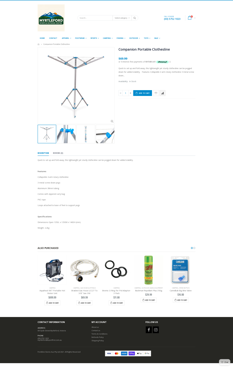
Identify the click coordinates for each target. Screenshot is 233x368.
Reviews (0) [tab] (58, 153)
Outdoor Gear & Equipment (152, 288)
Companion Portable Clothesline (144, 49)
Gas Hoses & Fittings (88, 288)
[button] (192, 248)
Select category (121, 18)
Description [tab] (43, 153)
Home (39, 44)
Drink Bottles (184, 288)
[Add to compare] (162, 93)
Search (135, 17)
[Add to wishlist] (156, 93)
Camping (52, 288)
